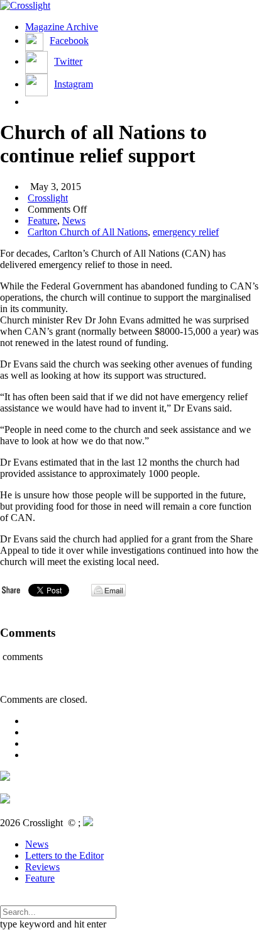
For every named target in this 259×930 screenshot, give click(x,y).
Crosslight (48, 198)
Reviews (42, 866)
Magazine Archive (61, 26)
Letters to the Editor (64, 855)
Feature (42, 220)
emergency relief (186, 232)
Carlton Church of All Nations (88, 232)
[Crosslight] (25, 5)
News (73, 220)
